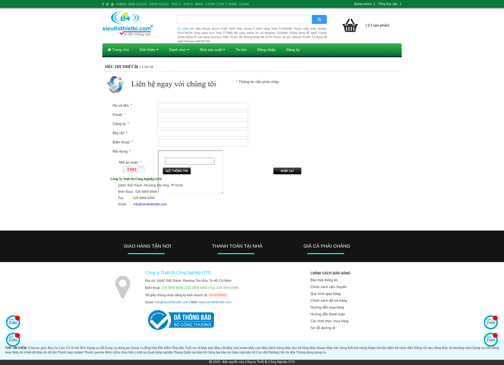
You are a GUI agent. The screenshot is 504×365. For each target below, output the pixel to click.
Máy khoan (317, 348)
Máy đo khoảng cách (457, 348)
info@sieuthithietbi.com (171, 302)
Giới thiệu (147, 50)
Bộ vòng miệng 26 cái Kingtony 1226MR (261, 32)
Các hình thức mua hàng (329, 321)
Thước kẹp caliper (70, 352)
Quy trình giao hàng (325, 294)
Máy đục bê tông (297, 348)
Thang (178, 352)
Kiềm (167, 348)
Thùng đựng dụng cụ (311, 352)
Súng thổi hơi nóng (353, 348)
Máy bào (207, 348)
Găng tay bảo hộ (219, 352)
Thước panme (94, 352)
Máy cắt (219, 348)
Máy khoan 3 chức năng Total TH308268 (264, 28)
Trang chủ (120, 50)
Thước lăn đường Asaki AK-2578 (250, 37)
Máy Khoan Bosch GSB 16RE (216, 28)
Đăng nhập (266, 50)
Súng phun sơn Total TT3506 (213, 32)
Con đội (261, 352)
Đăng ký (293, 50)
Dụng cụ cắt (95, 348)
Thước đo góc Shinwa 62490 (291, 37)
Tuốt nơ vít (192, 348)
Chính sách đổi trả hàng (329, 301)
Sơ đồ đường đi (323, 328)
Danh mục (178, 50)
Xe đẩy (290, 352)
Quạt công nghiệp (160, 352)
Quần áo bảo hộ (195, 352)
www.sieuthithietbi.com (215, 302)
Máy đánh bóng (273, 348)
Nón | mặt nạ (137, 352)
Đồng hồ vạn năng (427, 348)
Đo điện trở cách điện (397, 348)
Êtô (160, 348)
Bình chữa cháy (116, 352)
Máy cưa (254, 348)
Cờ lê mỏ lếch (76, 348)
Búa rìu (53, 348)
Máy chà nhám (237, 348)
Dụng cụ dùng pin (117, 348)
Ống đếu (178, 348)
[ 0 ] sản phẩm (378, 25)
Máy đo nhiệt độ (24, 352)
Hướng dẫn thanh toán (328, 314)
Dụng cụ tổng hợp (144, 348)
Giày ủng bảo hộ (243, 352)
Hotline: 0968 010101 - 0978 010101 (142, 4)
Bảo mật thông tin (324, 280)
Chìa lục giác (37, 348)
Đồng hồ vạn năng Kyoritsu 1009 (207, 37)
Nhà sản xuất (211, 50)
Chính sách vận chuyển (328, 287)
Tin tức (241, 50)
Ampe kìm (375, 348)
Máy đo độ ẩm (46, 352)
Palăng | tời (276, 352)
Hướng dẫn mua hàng (327, 307)
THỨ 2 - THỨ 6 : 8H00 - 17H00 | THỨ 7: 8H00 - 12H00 (210, 4)
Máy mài (332, 348)
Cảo (62, 348)
